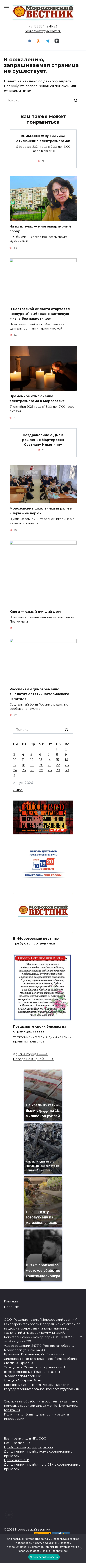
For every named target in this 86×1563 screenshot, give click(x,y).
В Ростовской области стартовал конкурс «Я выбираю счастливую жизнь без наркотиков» (40, 313)
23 (67, 765)
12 (32, 760)
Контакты (11, 1301)
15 (57, 760)
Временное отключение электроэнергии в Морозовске (37, 398)
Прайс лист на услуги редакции (28, 1447)
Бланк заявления (17, 1443)
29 (58, 770)
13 (40, 760)
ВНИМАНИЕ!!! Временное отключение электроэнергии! (43, 138)
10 (15, 760)
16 (66, 760)
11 (23, 760)
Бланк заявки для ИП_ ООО (25, 1438)
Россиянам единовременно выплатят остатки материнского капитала (39, 694)
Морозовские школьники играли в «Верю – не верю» (41, 511)
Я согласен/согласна (44, 1557)
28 (50, 770)
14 (49, 760)
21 (49, 765)
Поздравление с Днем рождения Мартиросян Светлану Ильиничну (43, 439)
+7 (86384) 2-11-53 (43, 26)
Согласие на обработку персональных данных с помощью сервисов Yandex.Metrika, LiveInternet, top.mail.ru (41, 1406)
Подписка (11, 1307)
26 (32, 770)
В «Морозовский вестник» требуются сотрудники (36, 941)
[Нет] (81, 1548)
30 (67, 770)
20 (41, 765)
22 (58, 765)
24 (15, 770)
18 (23, 765)
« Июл (18, 790)
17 (14, 765)
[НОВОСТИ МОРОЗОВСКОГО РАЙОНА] (42, 1018)
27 (41, 770)
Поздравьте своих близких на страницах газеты (39, 1029)
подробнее (23, 1542)
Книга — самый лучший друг (36, 611)
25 (24, 770)
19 (32, 765)
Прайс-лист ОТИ (16, 1460)
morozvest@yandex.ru (43, 31)
